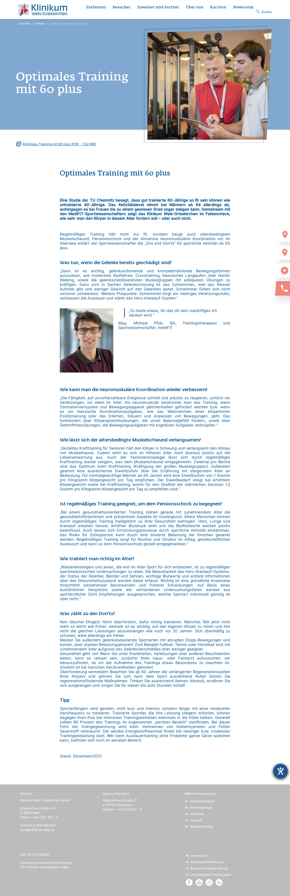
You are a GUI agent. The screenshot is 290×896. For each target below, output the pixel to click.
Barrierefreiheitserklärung (209, 868)
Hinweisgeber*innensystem (211, 875)
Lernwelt (196, 820)
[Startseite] (44, 9)
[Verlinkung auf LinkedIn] (219, 882)
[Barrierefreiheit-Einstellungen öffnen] (280, 771)
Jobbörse (197, 814)
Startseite (24, 23)
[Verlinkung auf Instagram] (209, 882)
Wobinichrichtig (201, 826)
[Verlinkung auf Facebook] (189, 882)
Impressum (199, 855)
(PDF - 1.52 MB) (59, 144)
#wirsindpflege (201, 807)
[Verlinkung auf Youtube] (199, 882)
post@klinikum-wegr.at (37, 830)
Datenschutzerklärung (207, 862)
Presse (40, 23)
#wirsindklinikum (202, 801)
